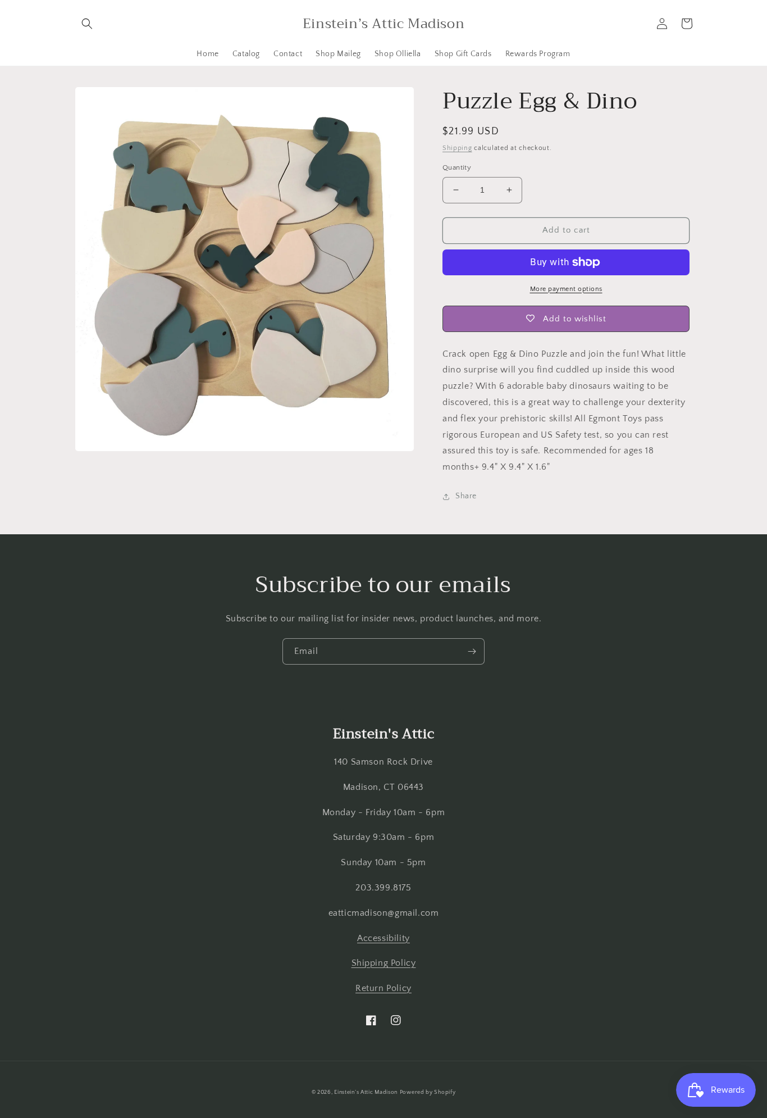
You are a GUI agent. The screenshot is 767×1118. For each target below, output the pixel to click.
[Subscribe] (471, 651)
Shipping (457, 148)
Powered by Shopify (428, 1092)
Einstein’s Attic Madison (366, 1092)
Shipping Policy (383, 963)
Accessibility (383, 938)
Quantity (456, 167)
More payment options (566, 289)
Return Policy (383, 988)
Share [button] (466, 496)
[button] (87, 23)
